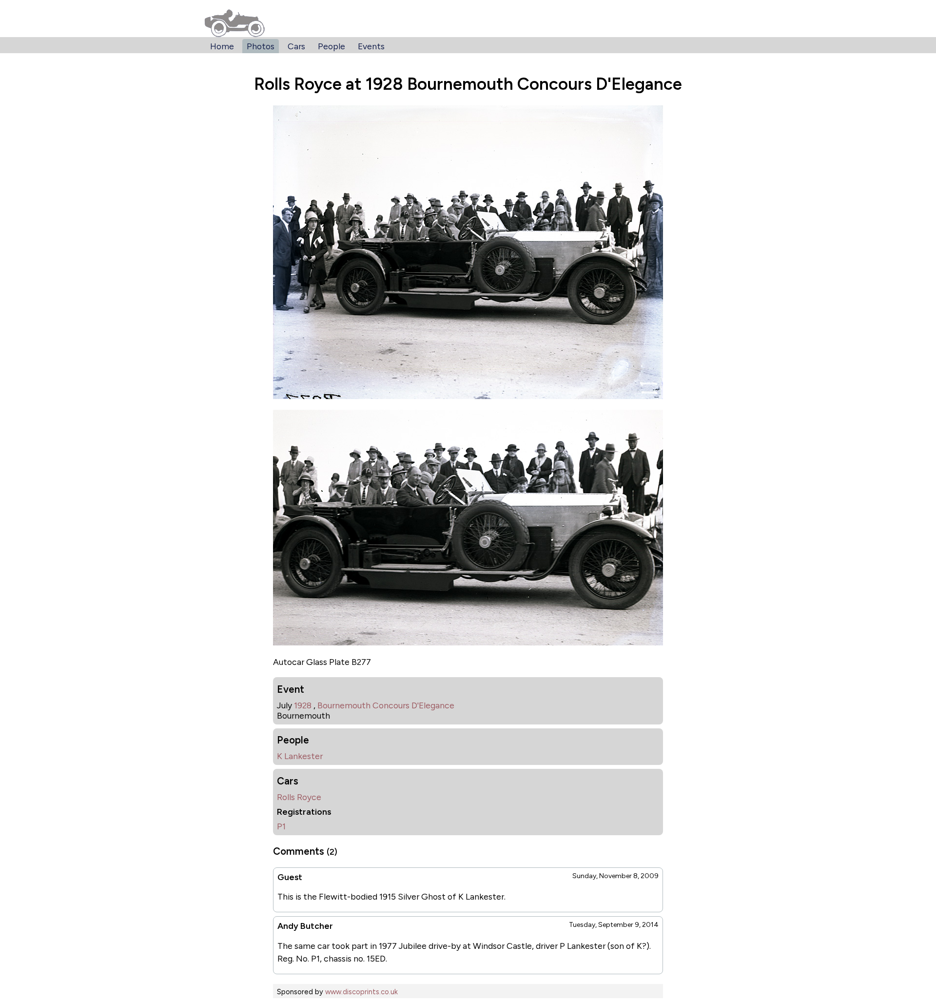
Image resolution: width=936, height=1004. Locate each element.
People (331, 46)
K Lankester (300, 756)
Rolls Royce (299, 797)
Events (371, 46)
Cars (296, 46)
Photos (260, 46)
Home (222, 46)
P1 (281, 826)
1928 (303, 705)
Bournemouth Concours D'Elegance (385, 705)
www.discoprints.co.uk (361, 991)
